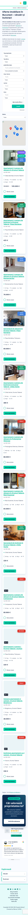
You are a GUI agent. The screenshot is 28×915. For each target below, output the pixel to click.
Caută (18, 106)
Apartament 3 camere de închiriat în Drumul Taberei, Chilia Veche (13, 385)
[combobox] (14, 67)
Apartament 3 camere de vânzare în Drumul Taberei (14, 169)
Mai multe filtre (17, 102)
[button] (10, 128)
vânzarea (18, 25)
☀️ (21, 3)
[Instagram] (10, 889)
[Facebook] (8, 889)
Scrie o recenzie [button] (16, 835)
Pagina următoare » (15, 792)
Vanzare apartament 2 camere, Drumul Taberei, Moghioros (13, 701)
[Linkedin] (17, 889)
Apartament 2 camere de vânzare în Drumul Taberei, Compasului (14, 597)
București (13, 35)
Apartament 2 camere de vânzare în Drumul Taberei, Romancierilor (14, 276)
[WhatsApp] (13, 889)
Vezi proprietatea (10, 196)
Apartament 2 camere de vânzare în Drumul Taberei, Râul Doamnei (14, 493)
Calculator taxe (14, 895)
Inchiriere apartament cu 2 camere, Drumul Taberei (14, 754)
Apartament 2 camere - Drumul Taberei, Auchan (13, 648)
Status (4, 114)
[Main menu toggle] (24, 3)
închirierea (5, 27)
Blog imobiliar (14, 891)
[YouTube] (15, 889)
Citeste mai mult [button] (8, 855)
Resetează (22, 110)
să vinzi (23, 39)
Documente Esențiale (14, 897)
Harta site (14, 901)
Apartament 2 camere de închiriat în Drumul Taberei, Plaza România (13, 222)
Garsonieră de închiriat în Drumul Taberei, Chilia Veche (13, 545)
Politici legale (14, 899)
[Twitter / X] (20, 889)
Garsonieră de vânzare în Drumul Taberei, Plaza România (13, 331)
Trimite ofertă (14, 893)
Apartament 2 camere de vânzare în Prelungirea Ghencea (13, 439)
